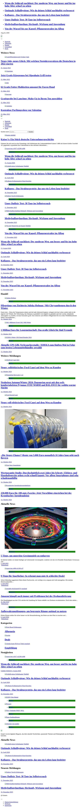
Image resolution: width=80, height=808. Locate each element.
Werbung (7, 804)
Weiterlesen (4, 565)
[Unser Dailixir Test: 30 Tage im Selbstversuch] (40, 196)
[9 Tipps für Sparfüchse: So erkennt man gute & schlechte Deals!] (40, 568)
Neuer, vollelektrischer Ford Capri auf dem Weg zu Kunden (31, 367)
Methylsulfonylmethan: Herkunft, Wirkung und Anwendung (35, 24)
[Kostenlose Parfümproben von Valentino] (40, 106)
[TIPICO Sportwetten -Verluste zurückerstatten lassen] (40, 724)
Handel (7, 45)
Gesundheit (8, 47)
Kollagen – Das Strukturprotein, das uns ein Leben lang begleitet (37, 15)
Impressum (8, 805)
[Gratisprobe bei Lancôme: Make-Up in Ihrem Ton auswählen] (40, 94)
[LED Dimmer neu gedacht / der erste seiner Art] (40, 697)
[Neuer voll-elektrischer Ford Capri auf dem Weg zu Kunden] (40, 395)
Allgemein (8, 43)
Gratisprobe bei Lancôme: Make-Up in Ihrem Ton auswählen (31, 98)
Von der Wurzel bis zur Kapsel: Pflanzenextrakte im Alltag (34, 28)
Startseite (7, 41)
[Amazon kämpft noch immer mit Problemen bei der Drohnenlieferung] (40, 589)
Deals (6, 48)
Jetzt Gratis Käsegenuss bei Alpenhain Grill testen (26, 75)
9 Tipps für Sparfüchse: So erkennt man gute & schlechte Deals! (33, 576)
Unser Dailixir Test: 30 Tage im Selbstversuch (27, 19)
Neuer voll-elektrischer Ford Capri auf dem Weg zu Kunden (31, 402)
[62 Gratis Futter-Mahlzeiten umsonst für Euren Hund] (40, 83)
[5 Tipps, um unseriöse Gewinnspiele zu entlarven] (40, 528)
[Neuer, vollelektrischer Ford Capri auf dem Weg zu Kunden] (40, 360)
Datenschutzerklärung (11, 802)
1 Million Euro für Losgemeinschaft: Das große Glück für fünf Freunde (36, 330)
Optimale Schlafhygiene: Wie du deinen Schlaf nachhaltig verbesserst (39, 10)
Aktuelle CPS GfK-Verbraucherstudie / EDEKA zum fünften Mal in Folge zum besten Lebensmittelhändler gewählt (38, 346)
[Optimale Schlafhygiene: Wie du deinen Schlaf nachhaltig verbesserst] (40, 166)
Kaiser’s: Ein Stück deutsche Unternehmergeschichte (27, 139)
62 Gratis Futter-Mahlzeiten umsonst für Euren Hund (28, 87)
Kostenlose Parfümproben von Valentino (21, 110)
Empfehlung (11, 648)
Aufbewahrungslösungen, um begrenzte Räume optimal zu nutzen (33, 611)
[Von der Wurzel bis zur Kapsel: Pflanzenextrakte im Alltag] (40, 226)
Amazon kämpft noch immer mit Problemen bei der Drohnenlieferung (36, 596)
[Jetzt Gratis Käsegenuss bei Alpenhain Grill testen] (40, 71)
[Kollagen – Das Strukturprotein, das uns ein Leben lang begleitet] (40, 181)
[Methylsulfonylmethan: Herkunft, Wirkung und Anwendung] (40, 211)
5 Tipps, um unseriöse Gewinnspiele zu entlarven (25, 555)
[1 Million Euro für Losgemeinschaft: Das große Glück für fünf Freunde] (40, 322)
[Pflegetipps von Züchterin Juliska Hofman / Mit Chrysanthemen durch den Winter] (40, 298)
